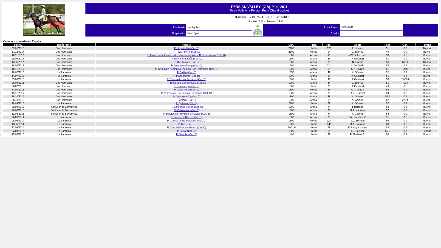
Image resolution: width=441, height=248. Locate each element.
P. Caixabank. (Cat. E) (186, 110)
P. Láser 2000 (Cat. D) (186, 89)
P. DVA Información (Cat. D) (186, 58)
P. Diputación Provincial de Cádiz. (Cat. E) (186, 113)
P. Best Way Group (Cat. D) (186, 65)
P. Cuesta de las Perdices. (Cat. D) (186, 120)
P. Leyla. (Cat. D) (186, 131)
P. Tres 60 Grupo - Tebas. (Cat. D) (186, 127)
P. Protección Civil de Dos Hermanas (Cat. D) (186, 93)
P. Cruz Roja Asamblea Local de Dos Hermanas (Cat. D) (186, 69)
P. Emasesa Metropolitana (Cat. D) (186, 82)
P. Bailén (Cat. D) (186, 72)
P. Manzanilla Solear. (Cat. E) (187, 106)
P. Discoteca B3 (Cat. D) (186, 96)
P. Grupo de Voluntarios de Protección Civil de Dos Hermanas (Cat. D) (186, 55)
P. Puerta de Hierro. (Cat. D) (186, 117)
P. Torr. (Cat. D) (186, 124)
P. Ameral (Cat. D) (187, 100)
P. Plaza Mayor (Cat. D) (186, 75)
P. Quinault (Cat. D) (187, 103)
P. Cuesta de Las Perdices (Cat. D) (186, 79)
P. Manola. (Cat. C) (186, 134)
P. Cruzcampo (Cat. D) (186, 86)
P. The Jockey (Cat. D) (187, 62)
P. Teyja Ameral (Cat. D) (186, 51)
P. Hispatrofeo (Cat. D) (186, 48)
